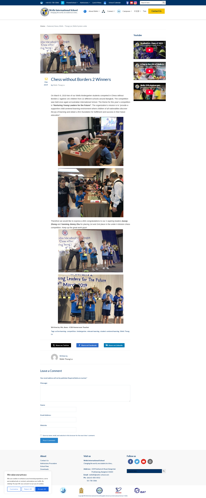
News (56, 26)
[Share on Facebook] (130, 462)
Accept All (42, 489)
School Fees (44, 466)
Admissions (84, 3)
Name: (42, 405)
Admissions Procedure (48, 463)
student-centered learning (109, 331)
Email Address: (45, 415)
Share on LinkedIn (116, 345)
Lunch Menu (96, 3)
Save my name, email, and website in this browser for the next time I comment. (69, 435)
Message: (43, 383)
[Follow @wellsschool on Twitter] (136, 462)
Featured (50, 26)
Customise (14, 489)
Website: (43, 425)
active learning (60, 331)
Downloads (44, 469)
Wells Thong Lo (59, 85)
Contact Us (156, 11)
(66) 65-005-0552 (93, 478)
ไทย (144, 11)
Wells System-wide (80, 26)
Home (42, 26)
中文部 (136, 11)
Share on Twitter (62, 345)
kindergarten (81, 331)
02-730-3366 (92, 481)
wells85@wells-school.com (99, 475)
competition (71, 331)
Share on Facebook (89, 345)
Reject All (28, 489)
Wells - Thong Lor (65, 26)
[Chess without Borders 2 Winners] (70, 53)
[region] (28, 482)
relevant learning (93, 331)
